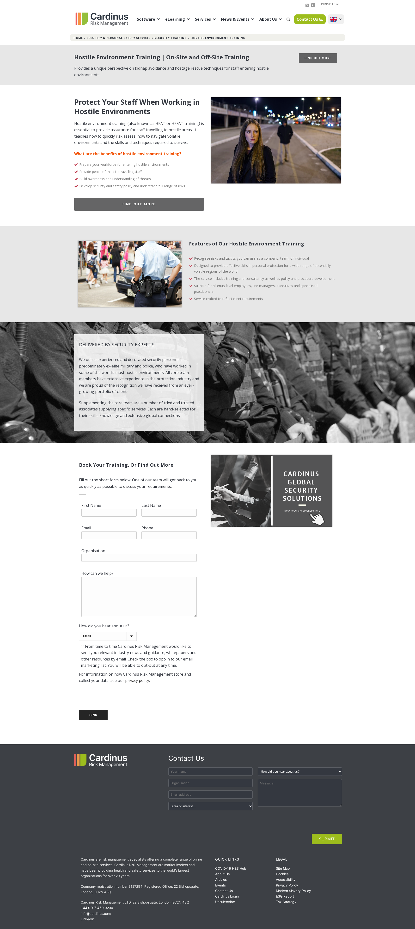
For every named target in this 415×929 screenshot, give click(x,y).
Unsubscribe (225, 902)
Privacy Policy (287, 885)
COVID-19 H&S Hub (230, 868)
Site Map (283, 868)
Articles (221, 879)
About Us (268, 19)
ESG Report (285, 896)
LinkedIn (87, 919)
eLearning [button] (175, 19)
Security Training (170, 38)
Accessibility (285, 879)
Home (78, 38)
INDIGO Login (330, 4)
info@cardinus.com (96, 913)
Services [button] (203, 19)
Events (220, 885)
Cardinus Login (227, 896)
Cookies (282, 874)
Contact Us (307, 19)
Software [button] (146, 19)
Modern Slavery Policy (293, 891)
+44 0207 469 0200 (97, 908)
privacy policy (137, 680)
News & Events (235, 19)
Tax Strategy (286, 902)
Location (336, 19)
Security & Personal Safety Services (119, 38)
